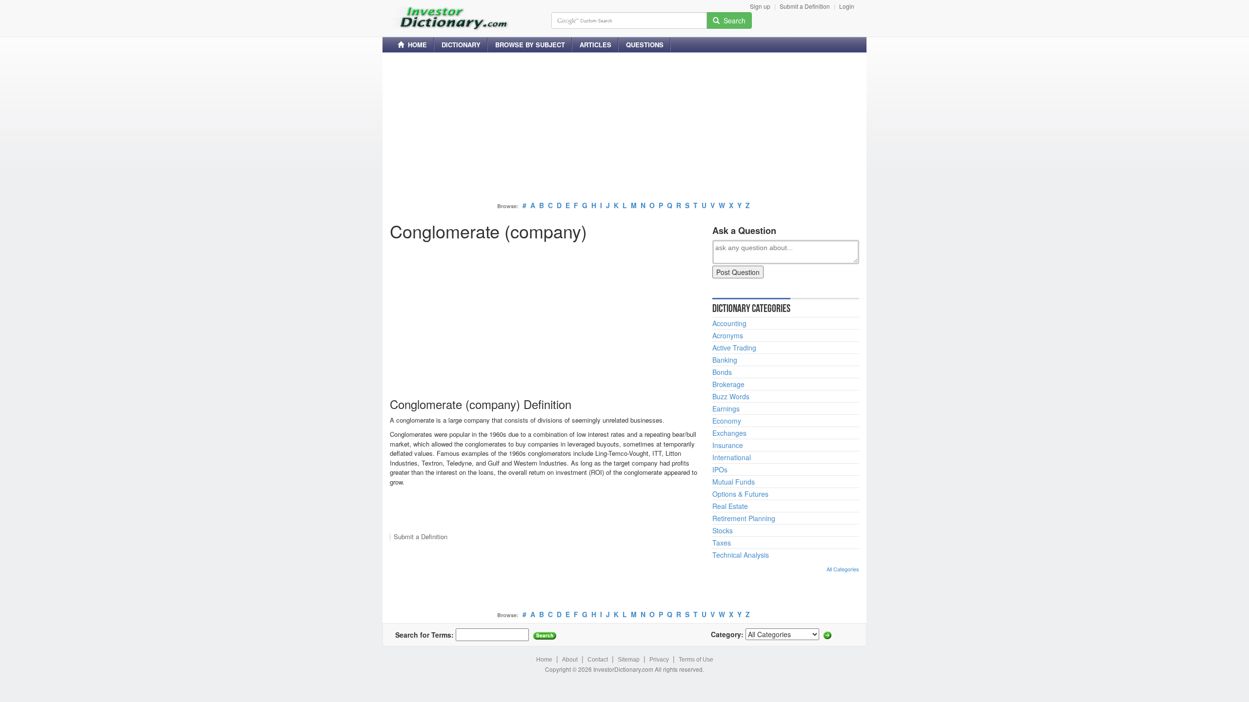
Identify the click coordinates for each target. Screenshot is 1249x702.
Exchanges (729, 433)
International (731, 457)
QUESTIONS (645, 44)
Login (846, 6)
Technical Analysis (740, 555)
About (570, 659)
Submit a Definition (805, 6)
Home (544, 659)
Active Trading (734, 347)
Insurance (727, 445)
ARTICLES (595, 44)
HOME (415, 44)
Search (732, 20)
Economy (726, 421)
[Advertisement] (624, 128)
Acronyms (727, 335)
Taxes (721, 542)
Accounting (729, 323)
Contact (597, 659)
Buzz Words (730, 396)
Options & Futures (740, 494)
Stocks (722, 530)
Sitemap (629, 659)
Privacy (659, 659)
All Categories (842, 569)
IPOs (719, 469)
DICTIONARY (461, 44)
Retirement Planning (743, 518)
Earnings (726, 408)
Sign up (760, 6)
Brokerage (728, 384)
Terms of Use (696, 659)
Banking (724, 360)
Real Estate (730, 506)
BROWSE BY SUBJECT (530, 44)
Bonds (722, 372)
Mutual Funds (733, 482)
